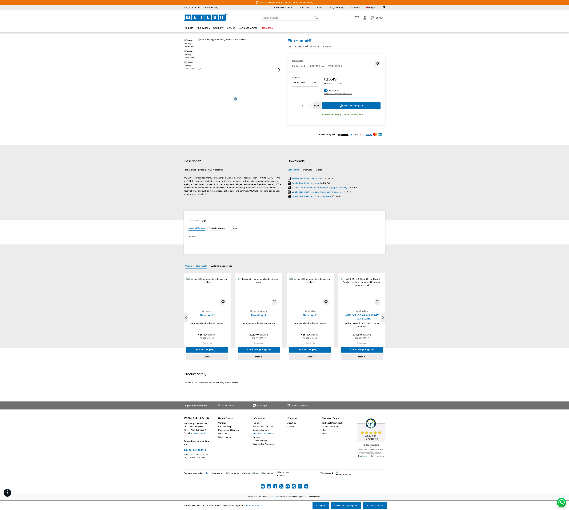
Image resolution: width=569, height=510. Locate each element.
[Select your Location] (384, 7)
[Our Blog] (264, 486)
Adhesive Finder (299, 405)
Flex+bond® (207, 315)
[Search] (316, 18)
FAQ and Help (336, 7)
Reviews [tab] (233, 228)
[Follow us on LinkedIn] (301, 486)
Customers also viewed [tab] (221, 266)
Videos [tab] (319, 170)
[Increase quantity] (310, 105)
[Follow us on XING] (306, 486)
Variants (296, 77)
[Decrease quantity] (295, 105)
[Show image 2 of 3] (239, 99)
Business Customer (283, 7)
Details (207, 357)
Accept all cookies (374, 505)
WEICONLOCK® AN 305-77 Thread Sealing (362, 317)
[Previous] (200, 70)
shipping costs (272, 497)
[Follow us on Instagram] (270, 486)
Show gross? (334, 90)
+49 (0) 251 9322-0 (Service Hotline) (201, 7)
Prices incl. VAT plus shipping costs (338, 94)
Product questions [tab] (216, 228)
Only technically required (346, 505)
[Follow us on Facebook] (276, 486)
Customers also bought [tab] (196, 266)
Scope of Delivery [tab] (196, 228)
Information (259, 418)
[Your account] (364, 18)
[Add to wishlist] (378, 63)
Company (292, 418)
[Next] (279, 70)
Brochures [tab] (307, 170)
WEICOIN (304, 7)
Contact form (228, 405)
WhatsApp (262, 405)
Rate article (297, 60)
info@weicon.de (198, 433)
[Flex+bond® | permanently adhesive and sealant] (239, 70)
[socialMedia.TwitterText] (282, 486)
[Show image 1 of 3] (235, 99)
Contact (319, 7)
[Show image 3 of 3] (244, 99)
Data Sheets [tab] (293, 170)
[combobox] (287, 18)
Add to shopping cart (353, 106)
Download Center (330, 418)
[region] (232, 70)
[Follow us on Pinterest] (295, 486)
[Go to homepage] (206, 17)
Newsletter (355, 7)
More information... (255, 505)
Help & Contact (226, 418)
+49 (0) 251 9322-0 (195, 449)
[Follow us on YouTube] (289, 486)
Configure (321, 505)
